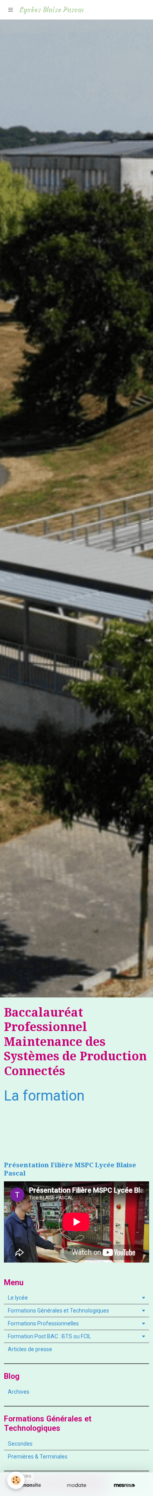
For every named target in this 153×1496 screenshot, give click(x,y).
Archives (18, 1392)
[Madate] (76, 1485)
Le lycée (18, 1298)
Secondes (20, 1444)
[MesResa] (124, 1485)
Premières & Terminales (37, 1456)
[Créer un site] (28, 1485)
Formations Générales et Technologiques (58, 1310)
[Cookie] (16, 1480)
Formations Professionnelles (43, 1323)
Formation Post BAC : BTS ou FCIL (49, 1336)
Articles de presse (30, 1349)
